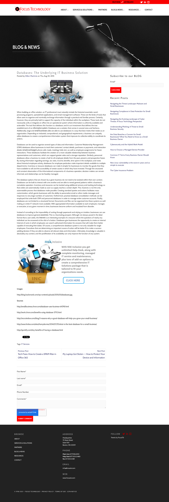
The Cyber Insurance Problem (121, 170)
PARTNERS (18, 447)
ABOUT (17, 439)
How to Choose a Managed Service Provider (127, 150)
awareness (44, 215)
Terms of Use (60, 491)
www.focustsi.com (69, 478)
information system (40, 128)
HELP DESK (116, 2)
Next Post (101, 351)
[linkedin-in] (145, 2)
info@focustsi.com (69, 468)
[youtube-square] (148, 2)
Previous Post (23, 351)
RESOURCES (18, 456)
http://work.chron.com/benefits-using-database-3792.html (39, 312)
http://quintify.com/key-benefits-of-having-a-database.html (40, 330)
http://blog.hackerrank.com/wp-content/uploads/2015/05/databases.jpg (44, 294)
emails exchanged (30, 150)
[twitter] (141, 2)
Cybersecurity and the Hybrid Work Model (126, 144)
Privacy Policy (48, 491)
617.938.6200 (128, 2)
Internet (42, 217)
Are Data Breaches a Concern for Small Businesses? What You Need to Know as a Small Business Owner (129, 136)
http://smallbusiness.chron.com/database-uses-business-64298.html (43, 306)
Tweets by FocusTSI (117, 437)
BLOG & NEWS (19, 451)
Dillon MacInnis (31, 76)
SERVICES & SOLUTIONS (23, 443)
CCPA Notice (72, 491)
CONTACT (17, 460)
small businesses (41, 130)
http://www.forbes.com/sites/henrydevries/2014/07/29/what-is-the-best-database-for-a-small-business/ (57, 324)
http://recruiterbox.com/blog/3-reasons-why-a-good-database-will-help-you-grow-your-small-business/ (57, 318)
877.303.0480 (75, 456)
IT (46, 112)
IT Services (25, 344)
